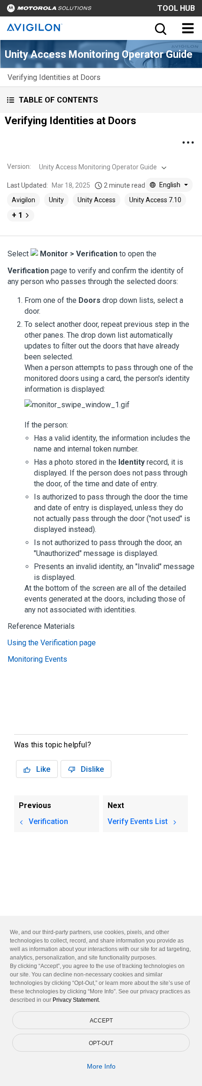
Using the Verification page (52, 642)
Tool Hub (176, 8)
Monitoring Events (37, 659)
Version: (19, 166)
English (169, 185)
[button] (101, 100)
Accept (101, 1020)
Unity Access (97, 200)
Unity (56, 200)
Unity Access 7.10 (155, 200)
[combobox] (101, 167)
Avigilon (23, 200)
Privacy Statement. (76, 1000)
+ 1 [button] (17, 215)
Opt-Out (101, 1043)
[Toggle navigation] (188, 28)
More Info (101, 1066)
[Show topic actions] (188, 142)
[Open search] (159, 28)
